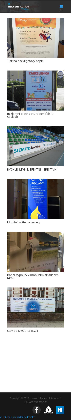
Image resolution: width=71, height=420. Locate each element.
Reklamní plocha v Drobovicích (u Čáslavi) (30, 115)
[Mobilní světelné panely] (35, 199)
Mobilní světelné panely (23, 222)
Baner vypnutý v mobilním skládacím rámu (33, 276)
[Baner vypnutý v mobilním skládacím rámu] (35, 252)
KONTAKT (35, 383)
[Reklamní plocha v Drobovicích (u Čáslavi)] (35, 91)
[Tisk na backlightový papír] (35, 38)
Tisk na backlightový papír (25, 61)
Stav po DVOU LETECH (22, 331)
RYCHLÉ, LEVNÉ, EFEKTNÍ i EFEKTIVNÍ (32, 169)
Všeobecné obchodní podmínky (17, 417)
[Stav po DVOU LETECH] (35, 307)
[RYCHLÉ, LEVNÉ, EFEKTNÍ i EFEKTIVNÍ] (35, 146)
